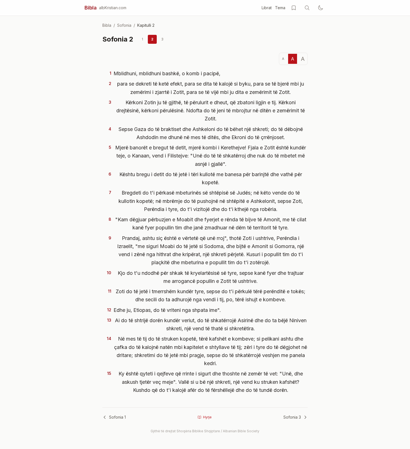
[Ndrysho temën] (320, 8)
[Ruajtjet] (294, 8)
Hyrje (207, 417)
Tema (280, 7)
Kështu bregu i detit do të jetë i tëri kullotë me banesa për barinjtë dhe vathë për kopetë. (210, 178)
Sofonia (124, 25)
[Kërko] (307, 8)
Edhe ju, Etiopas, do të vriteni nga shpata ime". (167, 310)
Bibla (91, 8)
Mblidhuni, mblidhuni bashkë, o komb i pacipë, (167, 73)
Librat (267, 7)
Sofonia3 (292, 417)
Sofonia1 (117, 417)
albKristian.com (112, 7)
